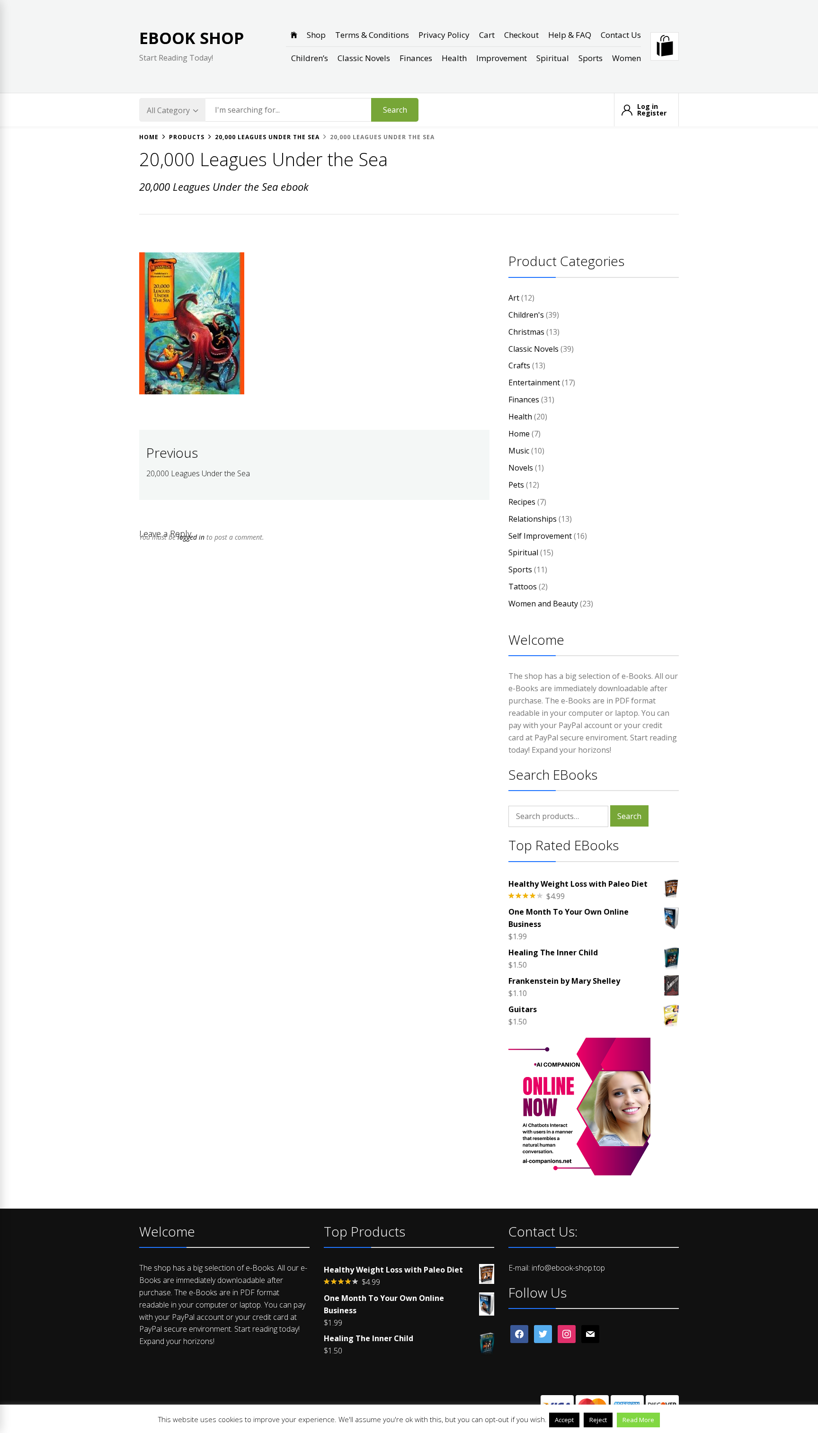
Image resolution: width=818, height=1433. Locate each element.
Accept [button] (564, 1419)
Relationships (532, 519)
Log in (647, 106)
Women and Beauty (543, 603)
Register (652, 113)
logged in (191, 537)
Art (513, 298)
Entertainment (534, 382)
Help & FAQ (569, 34)
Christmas (526, 332)
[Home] (294, 35)
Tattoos (522, 586)
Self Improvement (540, 536)
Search (395, 110)
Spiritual (552, 58)
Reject (598, 1419)
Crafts (519, 365)
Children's (526, 315)
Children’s (309, 58)
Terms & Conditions (372, 34)
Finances (416, 58)
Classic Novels (364, 58)
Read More (638, 1419)
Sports (590, 58)
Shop (316, 34)
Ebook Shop (191, 38)
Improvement (501, 58)
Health (454, 58)
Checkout (521, 34)
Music (518, 450)
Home (519, 433)
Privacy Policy (444, 34)
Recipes (521, 502)
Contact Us (621, 34)
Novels (520, 468)
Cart (487, 34)
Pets (516, 485)
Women (626, 58)
